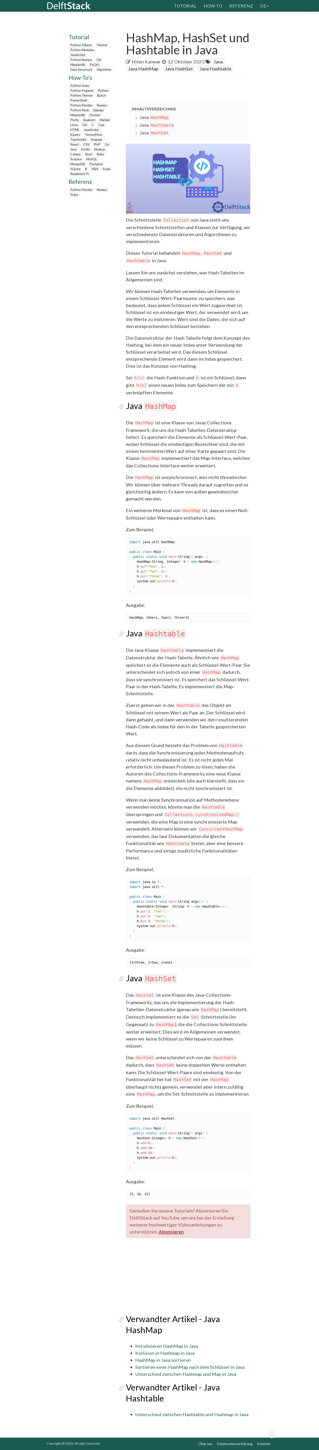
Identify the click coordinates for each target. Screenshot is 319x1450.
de (263, 5)
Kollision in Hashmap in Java (165, 1353)
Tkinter (101, 45)
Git (98, 60)
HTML (74, 130)
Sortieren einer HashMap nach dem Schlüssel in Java (190, 1367)
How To (213, 5)
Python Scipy (79, 85)
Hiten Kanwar (146, 61)
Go (107, 144)
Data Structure (81, 69)
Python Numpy (81, 60)
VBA (95, 169)
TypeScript (78, 139)
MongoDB (77, 164)
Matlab (105, 120)
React (74, 144)
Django (98, 110)
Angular (96, 139)
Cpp (101, 125)
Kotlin (85, 149)
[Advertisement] (91, 269)
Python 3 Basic (81, 45)
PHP (97, 144)
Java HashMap (143, 68)
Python (103, 90)
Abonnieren (171, 1231)
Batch (101, 95)
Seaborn (89, 120)
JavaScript (77, 55)
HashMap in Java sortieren (163, 1360)
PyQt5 (94, 64)
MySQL (91, 159)
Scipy (74, 194)
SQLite (75, 169)
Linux (74, 125)
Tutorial (185, 5)
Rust (88, 154)
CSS (86, 144)
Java (73, 149)
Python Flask (79, 110)
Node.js (99, 149)
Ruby (100, 154)
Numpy (102, 105)
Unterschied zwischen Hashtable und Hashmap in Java (191, 1414)
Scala (106, 169)
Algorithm (104, 69)
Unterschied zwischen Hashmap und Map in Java (185, 1374)
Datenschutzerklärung (235, 1443)
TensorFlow (93, 134)
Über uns (205, 1443)
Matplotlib (77, 64)
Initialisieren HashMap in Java (166, 1346)
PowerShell (78, 100)
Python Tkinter (81, 95)
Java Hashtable (215, 68)
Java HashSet (179, 68)
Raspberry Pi (79, 174)
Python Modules (82, 50)
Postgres (96, 164)
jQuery (75, 134)
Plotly (74, 120)
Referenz (241, 5)
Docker (95, 115)
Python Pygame (81, 90)
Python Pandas (81, 105)
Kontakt (263, 1443)
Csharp (75, 154)
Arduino (76, 159)
